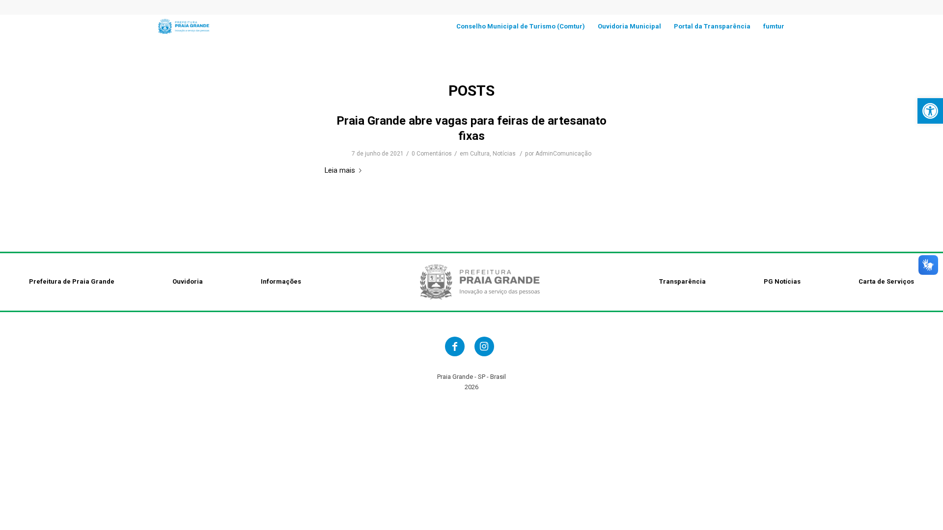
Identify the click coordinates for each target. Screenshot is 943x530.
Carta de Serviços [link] (886, 281)
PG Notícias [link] (782, 281)
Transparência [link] (682, 281)
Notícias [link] (504, 153)
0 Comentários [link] (432, 153)
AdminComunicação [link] (563, 153)
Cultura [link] (480, 153)
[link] (930, 111)
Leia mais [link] (340, 170)
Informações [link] (281, 281)
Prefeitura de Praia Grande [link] (71, 281)
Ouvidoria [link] (187, 281)
